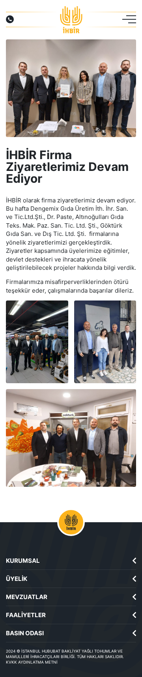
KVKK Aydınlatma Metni (32, 662)
